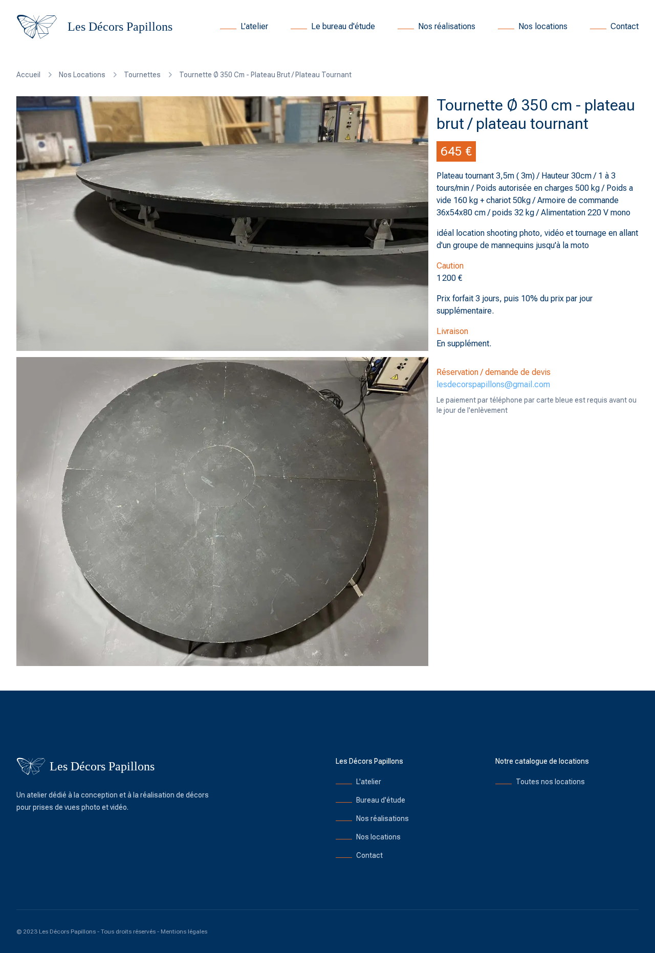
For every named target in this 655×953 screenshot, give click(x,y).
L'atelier (254, 26)
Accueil (28, 75)
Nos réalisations (446, 26)
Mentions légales (184, 931)
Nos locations (542, 26)
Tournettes (142, 75)
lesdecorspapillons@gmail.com (493, 384)
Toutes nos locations (550, 782)
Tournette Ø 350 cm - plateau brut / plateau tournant (265, 75)
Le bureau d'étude (343, 26)
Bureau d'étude (380, 800)
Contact (624, 26)
